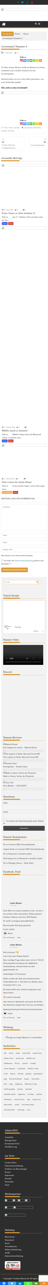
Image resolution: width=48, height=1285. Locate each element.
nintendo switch (9, 1094)
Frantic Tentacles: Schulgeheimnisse (8, 146)
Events (7, 1172)
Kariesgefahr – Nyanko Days (15, 767)
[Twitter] (27, 60)
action (11, 1053)
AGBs (7, 1253)
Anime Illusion (16, 903)
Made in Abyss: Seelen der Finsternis (18, 776)
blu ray (17, 1063)
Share (19, 937)
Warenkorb (9, 1240)
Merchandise (37, 128)
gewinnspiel (28, 128)
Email (5, 812)
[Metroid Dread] (10, 744)
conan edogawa (9, 1068)
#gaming (7, 1009)
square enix (37, 1099)
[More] (40, 60)
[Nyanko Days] (10, 763)
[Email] (31, 60)
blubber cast (30, 1058)
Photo (10, 933)
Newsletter (9, 1182)
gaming (28, 1074)
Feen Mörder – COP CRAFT (15, 786)
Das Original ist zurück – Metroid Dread (20, 747)
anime (18, 1053)
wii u (28, 1110)
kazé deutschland (15, 1079)
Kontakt (8, 1178)
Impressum (9, 1175)
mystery (20, 1089)
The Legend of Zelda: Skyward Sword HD (20, 757)
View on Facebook (9, 937)
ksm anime (35, 1079)
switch (17, 1105)
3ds (5, 1053)
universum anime (28, 1105)
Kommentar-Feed (12, 1144)
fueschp (20, 1074)
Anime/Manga (7, 492)
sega (28, 1099)
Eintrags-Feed (10, 1140)
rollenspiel (8, 1099)
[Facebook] (24, 60)
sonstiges (17, 128)
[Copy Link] (37, 60)
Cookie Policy (11, 1163)
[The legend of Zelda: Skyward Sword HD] (21, 754)
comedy (33, 1063)
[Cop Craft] (8, 782)
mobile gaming (9, 1089)
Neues (11, 128)
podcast (39, 1094)
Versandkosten (11, 1246)
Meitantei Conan (31, 1084)
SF (17, 53)
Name (5, 803)
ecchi (6, 1074)
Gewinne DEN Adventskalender (21, 844)
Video (10, 1013)
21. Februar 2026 (9, 427)
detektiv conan (33, 1068)
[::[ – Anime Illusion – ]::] (24, 10)
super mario (8, 1105)
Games (5, 128)
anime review (8, 1058)
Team (7, 1185)
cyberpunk (21, 1068)
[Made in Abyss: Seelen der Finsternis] (19, 773)
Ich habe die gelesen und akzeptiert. (22, 562)
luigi (11, 1084)
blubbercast (8, 1063)
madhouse (18, 1084)
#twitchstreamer (35, 1009)
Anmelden (9, 1137)
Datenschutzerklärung (24, 561)
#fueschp (25, 1009)
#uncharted (15, 1009)
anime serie (20, 1058)
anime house (37, 1053)
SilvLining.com (9, 858)
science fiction (19, 1099)
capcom (25, 1063)
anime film (26, 1053)
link (5, 1084)
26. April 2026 (8, 210)
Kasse (7, 1243)
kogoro (26, 1079)
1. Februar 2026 (9, 479)
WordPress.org (11, 1147)
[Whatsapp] (34, 60)
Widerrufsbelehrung (13, 1250)
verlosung (11, 131)
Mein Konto (10, 1237)
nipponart (21, 1094)
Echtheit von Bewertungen (16, 1169)
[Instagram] (21, 60)
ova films (30, 1094)
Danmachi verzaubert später (20, 854)
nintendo (4, 131)
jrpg (5, 1079)
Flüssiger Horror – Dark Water (21, 863)
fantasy (12, 1074)
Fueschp (18, 627)
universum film (9, 1110)
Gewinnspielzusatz (38, 145)
